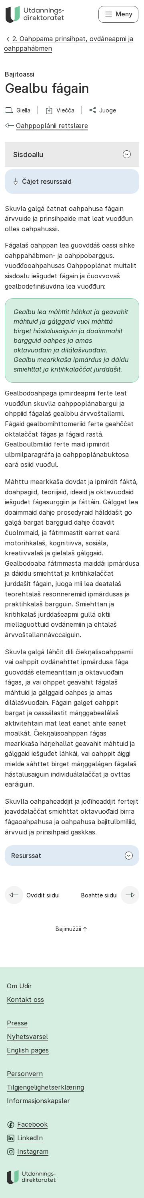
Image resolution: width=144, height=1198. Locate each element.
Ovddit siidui (43, 895)
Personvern (25, 1074)
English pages (28, 1050)
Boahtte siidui (99, 895)
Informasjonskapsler (38, 1101)
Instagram (32, 1151)
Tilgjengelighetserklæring (45, 1087)
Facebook (32, 1124)
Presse (17, 1023)
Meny (124, 14)
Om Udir (19, 986)
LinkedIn (30, 1138)
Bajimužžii (68, 928)
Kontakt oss (25, 999)
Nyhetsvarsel (27, 1037)
